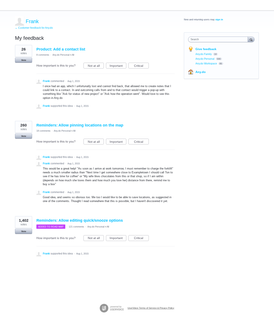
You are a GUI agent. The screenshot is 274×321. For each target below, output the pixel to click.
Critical (141, 66)
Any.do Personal (60, 55)
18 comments (43, 130)
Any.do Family (203, 54)
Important (118, 66)
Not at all (96, 66)
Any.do (200, 72)
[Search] (251, 39)
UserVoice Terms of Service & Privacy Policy (151, 308)
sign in (219, 19)
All (73, 55)
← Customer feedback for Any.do (34, 27)
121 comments (76, 226)
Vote (23, 60)
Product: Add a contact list (60, 49)
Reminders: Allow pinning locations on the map (79, 125)
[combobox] (219, 39)
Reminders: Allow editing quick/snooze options (79, 220)
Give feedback (205, 49)
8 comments (42, 55)
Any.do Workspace (206, 63)
